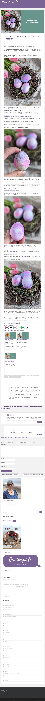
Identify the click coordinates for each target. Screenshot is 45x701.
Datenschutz (20, 699)
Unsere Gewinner (6, 573)
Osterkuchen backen (12, 54)
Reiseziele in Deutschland (10, 659)
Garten (6, 628)
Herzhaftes (7, 639)
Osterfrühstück (17, 377)
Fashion (6, 623)
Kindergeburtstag (8, 648)
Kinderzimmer (7, 650)
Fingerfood (7, 625)
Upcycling (6, 675)
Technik (6, 671)
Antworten (39, 422)
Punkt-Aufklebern (15, 251)
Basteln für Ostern (33, 41)
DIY (23, 375)
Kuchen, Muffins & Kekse (9, 653)
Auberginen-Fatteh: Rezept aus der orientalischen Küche (14, 579)
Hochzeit (6, 641)
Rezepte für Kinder (8, 664)
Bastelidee (6, 375)
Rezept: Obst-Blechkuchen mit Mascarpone (11, 588)
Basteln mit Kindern (9, 614)
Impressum (15, 699)
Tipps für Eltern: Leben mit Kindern (12, 673)
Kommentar (4, 444)
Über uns (41, 5)
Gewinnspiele (7, 632)
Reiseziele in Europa (9, 662)
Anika (13, 41)
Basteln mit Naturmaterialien (10, 616)
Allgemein (17, 41)
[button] (6, 327)
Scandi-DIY (7, 666)
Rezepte (16, 5)
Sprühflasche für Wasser (22, 116)
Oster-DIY (36, 375)
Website (3, 466)
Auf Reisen (22, 5)
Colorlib (27, 699)
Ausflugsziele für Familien (10, 605)
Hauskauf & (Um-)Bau (9, 634)
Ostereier (6, 377)
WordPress (34, 699)
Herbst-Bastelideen (8, 637)
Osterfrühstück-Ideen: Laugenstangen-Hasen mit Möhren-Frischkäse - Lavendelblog (21, 410)
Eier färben (27, 375)
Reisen (6, 655)
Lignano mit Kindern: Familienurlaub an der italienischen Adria (15, 586)
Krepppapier (24, 256)
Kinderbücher (7, 646)
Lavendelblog (11, 699)
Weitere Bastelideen (9, 678)
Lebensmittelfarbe (12, 193)
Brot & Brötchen (8, 618)
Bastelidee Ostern (12, 375)
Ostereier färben (11, 377)
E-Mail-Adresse (4, 462)
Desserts (6, 621)
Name (2, 458)
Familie (10, 5)
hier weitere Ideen (16, 323)
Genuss (6, 630)
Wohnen (28, 5)
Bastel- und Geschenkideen (24, 41)
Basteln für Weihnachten (9, 612)
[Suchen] (40, 512)
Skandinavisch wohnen (9, 668)
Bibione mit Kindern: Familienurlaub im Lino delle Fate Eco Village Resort (17, 582)
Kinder (6, 643)
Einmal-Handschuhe (28, 316)
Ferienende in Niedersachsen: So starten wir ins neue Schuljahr (15, 584)
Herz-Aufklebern (34, 250)
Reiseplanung (7, 657)
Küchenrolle (6, 116)
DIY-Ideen (34, 5)
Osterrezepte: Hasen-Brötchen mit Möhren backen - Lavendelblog (18, 437)
